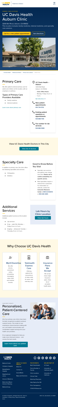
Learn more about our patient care (15, 344)
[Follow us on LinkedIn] (42, 358)
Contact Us (19, 370)
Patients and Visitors (16, 72)
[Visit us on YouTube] (35, 358)
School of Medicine (7, 379)
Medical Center (6, 363)
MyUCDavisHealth (35, 365)
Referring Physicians (35, 379)
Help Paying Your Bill (35, 382)
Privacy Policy (11, 397)
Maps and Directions (21, 376)
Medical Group (6, 387)
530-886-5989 (39, 128)
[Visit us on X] (46, 358)
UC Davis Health (7, 72)
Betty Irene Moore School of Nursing (7, 383)
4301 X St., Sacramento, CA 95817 (48, 395)
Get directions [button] (40, 99)
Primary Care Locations (10, 11)
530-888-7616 (39, 119)
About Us (18, 367)
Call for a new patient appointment (16, 33)
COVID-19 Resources (35, 388)
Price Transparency (35, 385)
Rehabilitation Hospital (6, 370)
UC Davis (46, 365)
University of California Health (48, 369)
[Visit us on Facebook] (38, 358)
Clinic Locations (34, 373)
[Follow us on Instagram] (50, 358)
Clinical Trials (33, 376)
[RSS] (54, 358)
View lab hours (42, 218)
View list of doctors (29, 148)
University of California (47, 374)
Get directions (38, 33)
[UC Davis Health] (7, 358)
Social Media (19, 373)
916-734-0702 (39, 107)
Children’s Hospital (7, 366)
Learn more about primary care (11, 107)
